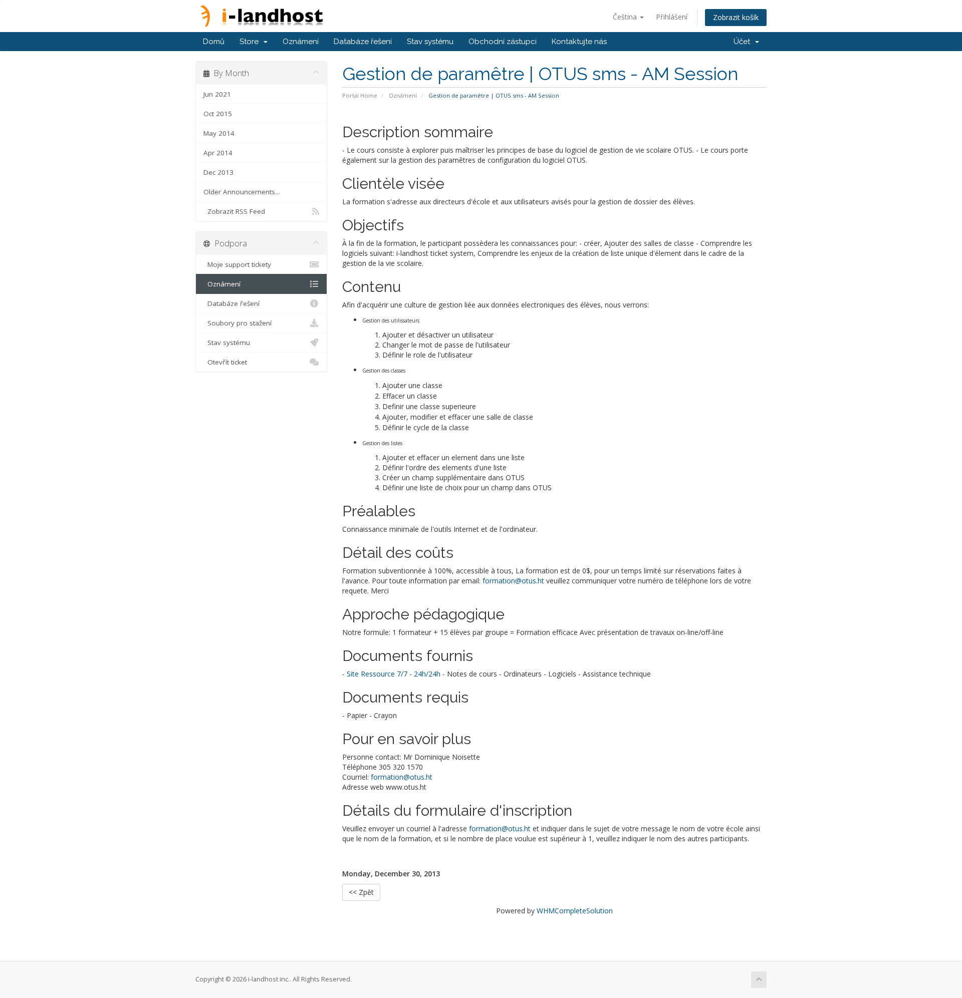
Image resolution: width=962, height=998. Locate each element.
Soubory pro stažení (237, 322)
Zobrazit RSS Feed (234, 211)
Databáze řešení (363, 41)
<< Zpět (361, 892)
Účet (744, 41)
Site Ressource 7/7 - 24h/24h (393, 674)
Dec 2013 (218, 172)
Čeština (626, 17)
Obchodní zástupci (502, 41)
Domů (213, 41)
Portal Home (359, 95)
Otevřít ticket (225, 362)
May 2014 (218, 133)
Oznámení (301, 41)
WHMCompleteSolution (575, 910)
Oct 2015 (217, 113)
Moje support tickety (237, 264)
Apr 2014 (217, 152)
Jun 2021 (217, 94)
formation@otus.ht (513, 580)
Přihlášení (671, 17)
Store (251, 41)
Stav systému (430, 41)
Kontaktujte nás (579, 41)
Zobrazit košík (736, 17)
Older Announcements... (241, 191)
